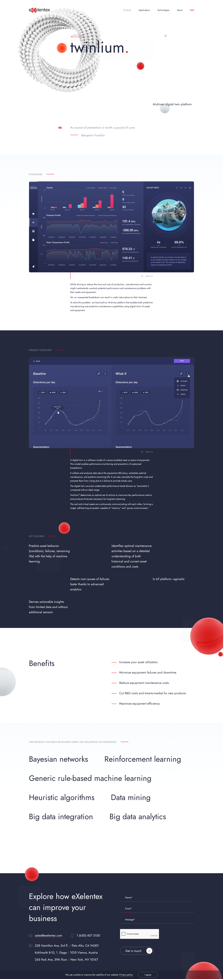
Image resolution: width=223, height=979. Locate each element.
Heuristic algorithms (61, 797)
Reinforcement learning (142, 759)
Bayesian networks (58, 759)
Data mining (131, 797)
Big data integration (61, 816)
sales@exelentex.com (48, 935)
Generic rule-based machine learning (90, 778)
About (179, 10)
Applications (144, 10)
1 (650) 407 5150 (88, 935)
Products (127, 10)
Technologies (163, 10)
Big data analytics (137, 816)
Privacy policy (126, 974)
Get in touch (133, 951)
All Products (78, 35)
